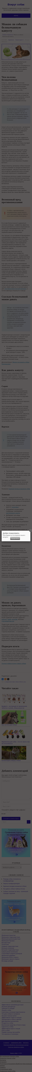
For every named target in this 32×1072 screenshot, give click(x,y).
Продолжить (15, 538)
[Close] (30, 530)
